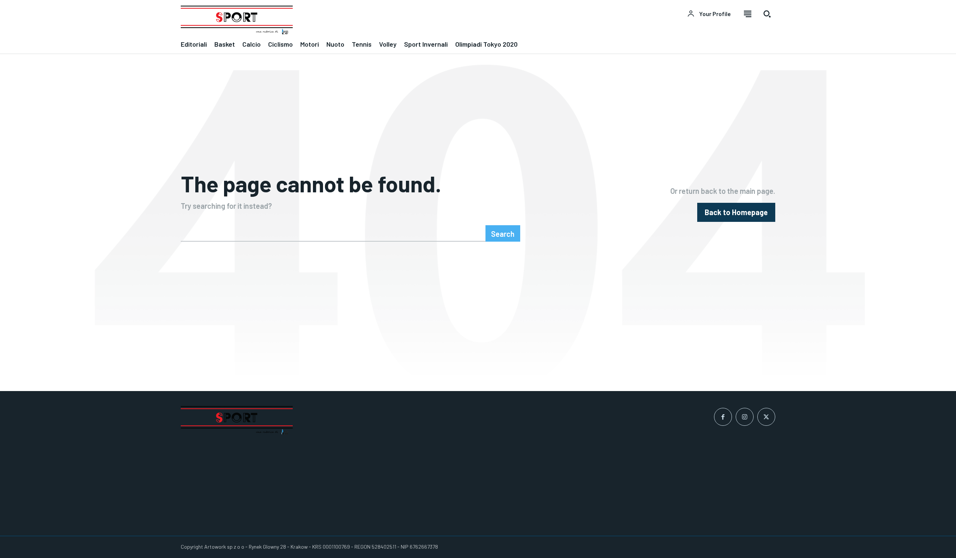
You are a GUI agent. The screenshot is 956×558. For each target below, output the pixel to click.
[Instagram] (745, 417)
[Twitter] (766, 417)
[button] (767, 14)
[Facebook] (723, 417)
